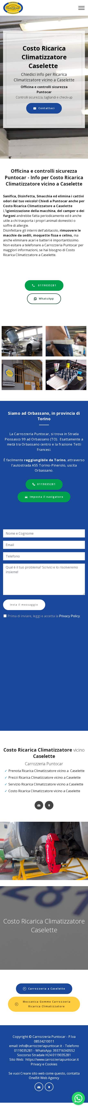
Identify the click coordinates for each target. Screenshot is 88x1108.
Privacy (36, 1064)
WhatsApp (46, 298)
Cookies (51, 1064)
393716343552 (63, 1050)
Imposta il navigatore (46, 497)
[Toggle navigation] (81, 8)
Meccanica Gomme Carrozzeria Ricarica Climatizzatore (47, 1004)
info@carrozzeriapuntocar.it (40, 1046)
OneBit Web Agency (44, 1078)
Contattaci (46, 108)
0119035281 (46, 285)
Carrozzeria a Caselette (46, 988)
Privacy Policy (69, 616)
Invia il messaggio (24, 604)
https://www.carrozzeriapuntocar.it (52, 1059)
